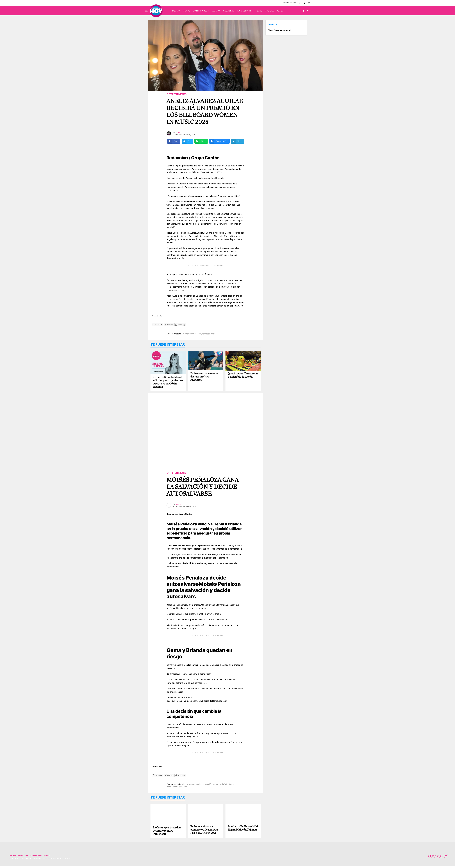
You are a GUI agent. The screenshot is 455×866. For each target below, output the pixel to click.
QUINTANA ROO (200, 10)
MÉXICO (176, 10)
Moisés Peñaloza (226, 784)
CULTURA (269, 10)
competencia (195, 784)
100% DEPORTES (245, 10)
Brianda (185, 784)
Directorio (13, 856)
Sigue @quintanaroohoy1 (279, 30)
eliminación (207, 784)
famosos (206, 334)
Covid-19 (47, 856)
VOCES (280, 10)
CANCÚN (216, 10)
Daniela (178, 504)
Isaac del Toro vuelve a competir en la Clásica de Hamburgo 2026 (197, 701)
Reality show (172, 787)
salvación (183, 787)
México (214, 334)
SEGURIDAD (228, 10)
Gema (215, 784)
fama (199, 334)
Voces (40, 856)
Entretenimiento (189, 334)
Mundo (26, 856)
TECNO (259, 10)
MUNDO (186, 10)
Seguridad (33, 856)
